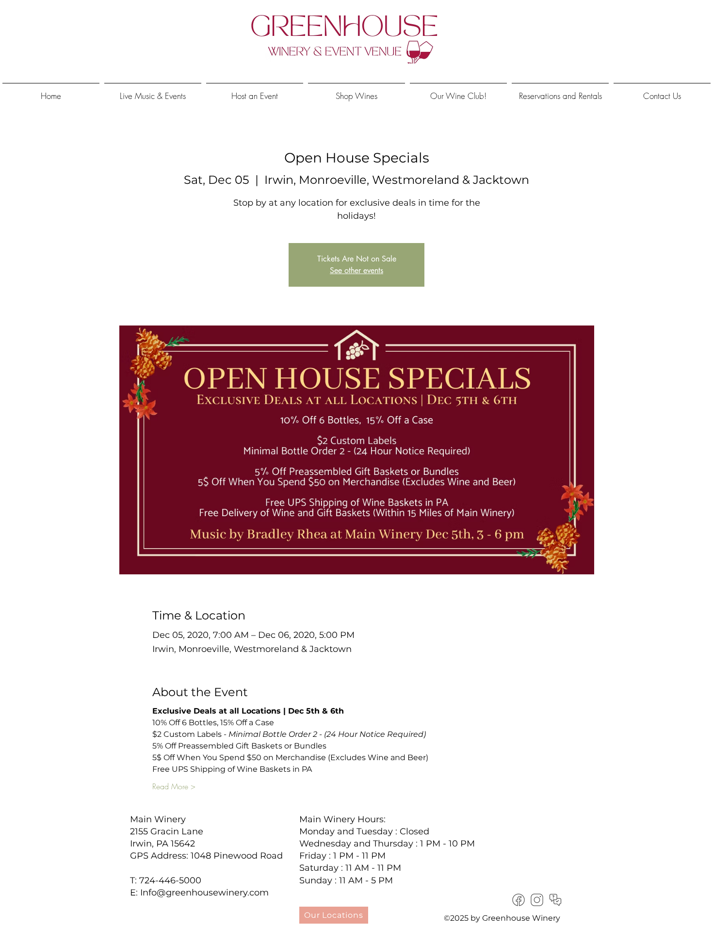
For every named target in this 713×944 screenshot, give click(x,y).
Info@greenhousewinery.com (204, 892)
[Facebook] (518, 900)
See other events (356, 270)
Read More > (173, 786)
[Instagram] (537, 900)
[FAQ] (555, 900)
